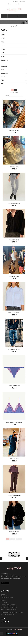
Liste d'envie (18, 3)
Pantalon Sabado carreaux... (14, 495)
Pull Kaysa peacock (14, 130)
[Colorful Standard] (14, 554)
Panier (9, 3)
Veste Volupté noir (14, 531)
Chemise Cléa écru (14, 166)
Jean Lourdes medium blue (14, 349)
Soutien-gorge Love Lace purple (14, 422)
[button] (10, 15)
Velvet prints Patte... (14, 276)
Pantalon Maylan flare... (14, 203)
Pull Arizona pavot (14, 239)
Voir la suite (5, 583)
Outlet (3, 45)
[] (20, 539)
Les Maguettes (18, 629)
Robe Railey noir (14, 458)
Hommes (3, 38)
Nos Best (3, 56)
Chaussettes (4, 60)
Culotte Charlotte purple (14, 385)
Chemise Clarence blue (14, 312)
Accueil (4, 30)
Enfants (3, 42)
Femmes (3, 34)
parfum (3, 49)
